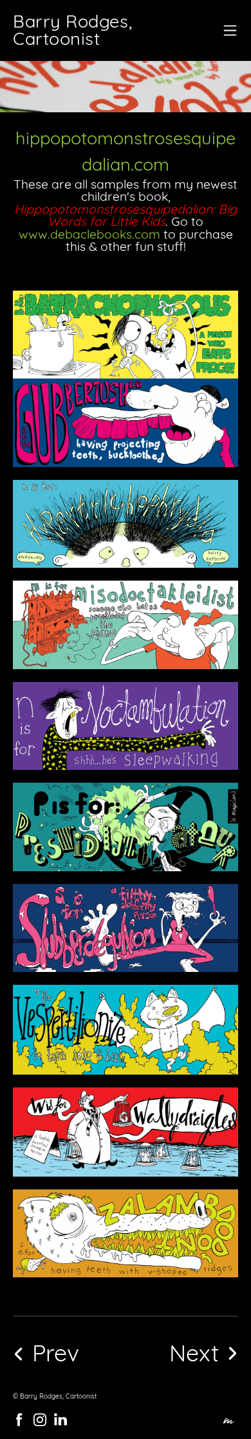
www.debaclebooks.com (89, 234)
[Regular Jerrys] (68, 1353)
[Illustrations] (181, 1353)
